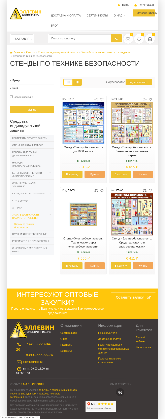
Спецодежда (20, 200)
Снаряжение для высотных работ (29, 250)
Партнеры (66, 344)
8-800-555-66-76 (39, 355)
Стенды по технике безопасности (24, 225)
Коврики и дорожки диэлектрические (24, 154)
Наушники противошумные (29, 234)
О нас (118, 15)
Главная (18, 52)
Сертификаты (97, 15)
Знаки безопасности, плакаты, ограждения (105, 52)
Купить (94, 174)
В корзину (72, 174)
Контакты (66, 350)
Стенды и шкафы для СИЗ (27, 145)
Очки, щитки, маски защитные (24, 185)
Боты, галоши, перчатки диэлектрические (27, 174)
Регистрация (146, 4)
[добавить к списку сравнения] (96, 99)
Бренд (16, 80)
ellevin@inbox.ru (32, 362)
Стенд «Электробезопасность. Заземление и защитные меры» (132, 151)
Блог (54, 25)
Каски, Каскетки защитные (28, 193)
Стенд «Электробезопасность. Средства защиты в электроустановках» (132, 242)
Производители (107, 332)
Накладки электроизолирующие (26, 164)
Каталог (22, 39)
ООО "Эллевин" (33, 384)
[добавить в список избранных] (101, 99)
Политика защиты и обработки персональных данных (113, 348)
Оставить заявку (146, 12)
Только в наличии (23, 97)
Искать (32, 109)
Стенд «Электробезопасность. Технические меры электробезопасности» (83, 242)
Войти (125, 4)
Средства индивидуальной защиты (58, 52)
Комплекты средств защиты (29, 138)
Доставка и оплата (66, 15)
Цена (15, 88)
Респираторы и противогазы (30, 241)
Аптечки (17, 207)
